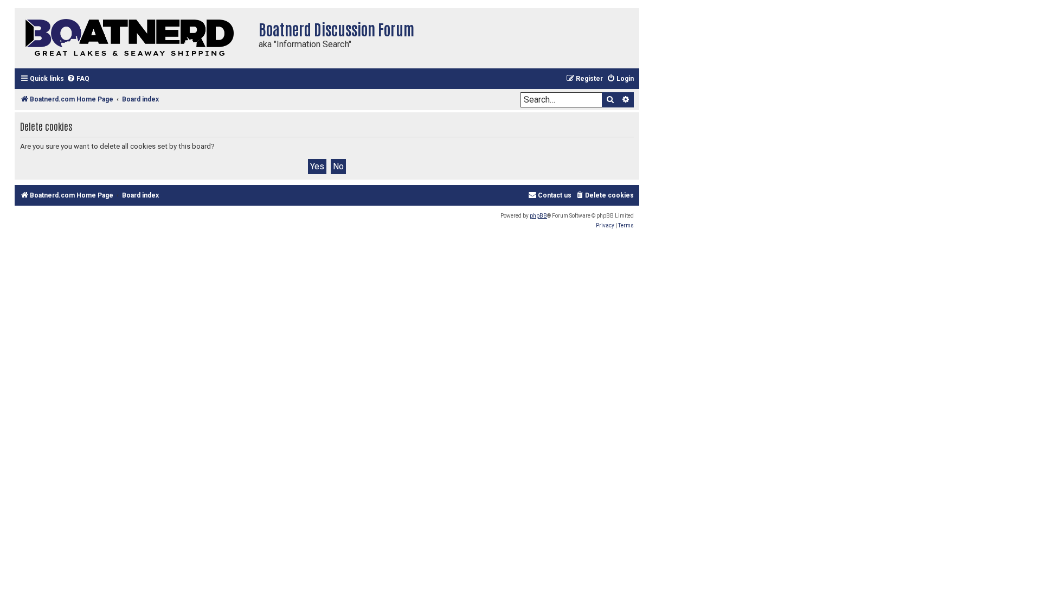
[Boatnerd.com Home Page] (133, 38)
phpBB (538, 216)
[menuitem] (78, 79)
